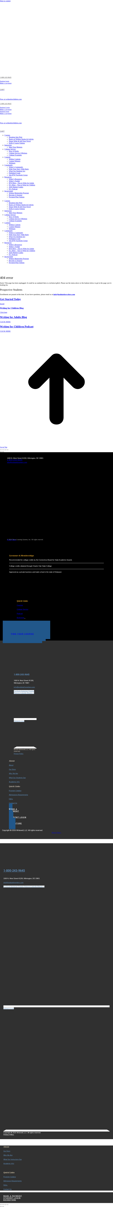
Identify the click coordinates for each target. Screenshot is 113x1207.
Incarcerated (8, 191)
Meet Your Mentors (15, 147)
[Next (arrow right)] (3, 451)
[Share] (5, 449)
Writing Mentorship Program (19, 193)
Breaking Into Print (15, 137)
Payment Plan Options (16, 197)
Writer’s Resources (15, 179)
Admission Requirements (12, 1181)
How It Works (14, 151)
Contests (7, 157)
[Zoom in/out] (1, 449)
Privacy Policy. (12, 540)
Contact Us (13, 803)
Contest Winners (14, 161)
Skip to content (5, 1)
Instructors (8, 145)
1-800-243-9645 (5, 77)
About (11, 765)
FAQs (11, 799)
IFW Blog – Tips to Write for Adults (21, 183)
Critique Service (10, 149)
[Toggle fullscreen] (3, 449)
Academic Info (14, 782)
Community (8, 165)
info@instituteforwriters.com (64, 294)
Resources (8, 177)
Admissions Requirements (18, 795)
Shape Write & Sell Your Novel (20, 141)
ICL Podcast (13, 189)
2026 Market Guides (16, 187)
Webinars (12, 163)
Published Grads (14, 173)
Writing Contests (14, 159)
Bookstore (20, 618)
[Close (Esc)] (7, 449)
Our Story (12, 769)
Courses (7, 135)
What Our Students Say (17, 171)
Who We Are (13, 774)
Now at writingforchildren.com (11, 99)
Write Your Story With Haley (19, 169)
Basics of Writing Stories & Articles (21, 139)
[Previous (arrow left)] (1, 451)
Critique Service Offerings (18, 153)
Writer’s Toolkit (14, 181)
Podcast (20, 613)
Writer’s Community (16, 167)
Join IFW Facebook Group (18, 175)
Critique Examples (15, 155)
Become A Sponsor (15, 195)
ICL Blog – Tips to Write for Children (22, 185)
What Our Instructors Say (12, 1159)
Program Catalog (15, 791)
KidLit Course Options (17, 143)
